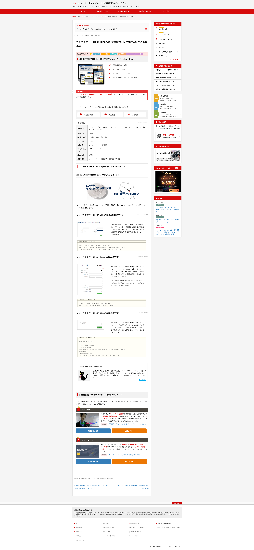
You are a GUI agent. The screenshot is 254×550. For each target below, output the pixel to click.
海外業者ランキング (124, 11)
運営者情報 (79, 527)
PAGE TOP (176, 503)
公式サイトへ (129, 431)
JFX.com (162, 44)
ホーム (83, 11)
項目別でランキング (103, 11)
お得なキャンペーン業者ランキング (167, 70)
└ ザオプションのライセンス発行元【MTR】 (168, 527)
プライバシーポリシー (82, 540)
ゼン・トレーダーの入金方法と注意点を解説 (124, 455)
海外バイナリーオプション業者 (90, 478)
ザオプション (163, 29)
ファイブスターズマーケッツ (168, 52)
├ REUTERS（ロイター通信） (137, 527)
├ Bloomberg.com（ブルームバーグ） (139, 532)
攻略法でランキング (145, 11)
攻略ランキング (107, 532)
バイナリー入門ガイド (166, 11)
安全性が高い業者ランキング (165, 74)
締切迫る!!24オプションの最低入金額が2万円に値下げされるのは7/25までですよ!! (92, 486)
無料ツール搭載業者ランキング (165, 89)
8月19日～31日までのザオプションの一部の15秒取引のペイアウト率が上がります (167, 209)
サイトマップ (106, 523)
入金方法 (112, 115)
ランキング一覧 (174, 59)
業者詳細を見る (93, 431)
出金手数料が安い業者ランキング (166, 77)
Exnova (161, 48)
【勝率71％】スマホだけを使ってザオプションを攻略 (127, 424)
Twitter (143, 379)
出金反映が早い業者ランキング (165, 81)
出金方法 (135, 115)
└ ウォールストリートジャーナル (138, 536)
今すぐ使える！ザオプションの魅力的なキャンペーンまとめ (97, 29)
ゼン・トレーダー (165, 34)
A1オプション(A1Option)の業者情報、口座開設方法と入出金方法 (132, 486)
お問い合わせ (79, 532)
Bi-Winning (163, 56)
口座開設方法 (88, 115)
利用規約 (78, 536)
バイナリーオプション (102, 3)
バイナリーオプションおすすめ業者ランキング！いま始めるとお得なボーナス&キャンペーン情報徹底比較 (167, 232)
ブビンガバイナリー (165, 40)
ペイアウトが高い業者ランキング (166, 85)
